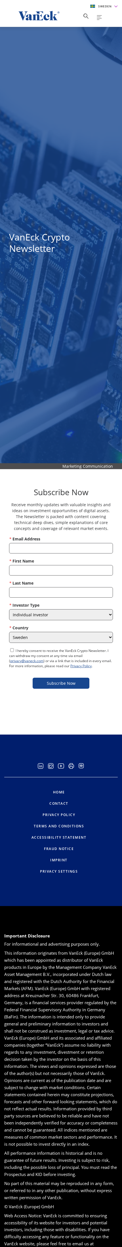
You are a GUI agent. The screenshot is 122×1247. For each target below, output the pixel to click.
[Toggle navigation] (99, 17)
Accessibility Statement (59, 837)
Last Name (22, 583)
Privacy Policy (81, 666)
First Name (23, 561)
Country (20, 627)
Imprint (59, 860)
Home (59, 792)
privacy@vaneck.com (26, 660)
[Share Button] (86, 16)
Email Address (26, 539)
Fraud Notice (59, 848)
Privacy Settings (59, 871)
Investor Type (25, 605)
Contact (58, 803)
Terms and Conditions (59, 826)
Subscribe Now (61, 683)
